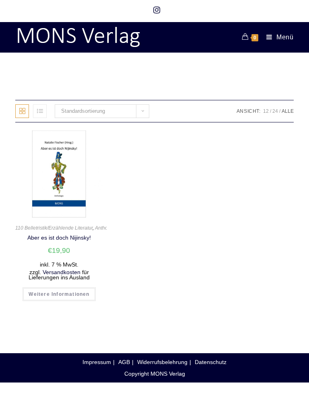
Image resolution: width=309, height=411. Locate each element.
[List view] (40, 111)
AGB (124, 362)
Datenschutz (211, 362)
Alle (288, 111)
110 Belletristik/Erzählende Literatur (54, 228)
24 (275, 111)
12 (266, 111)
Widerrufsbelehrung (162, 362)
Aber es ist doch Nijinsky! (59, 237)
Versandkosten (61, 272)
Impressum (96, 362)
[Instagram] (154, 10)
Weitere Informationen (59, 294)
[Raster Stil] (22, 111)
